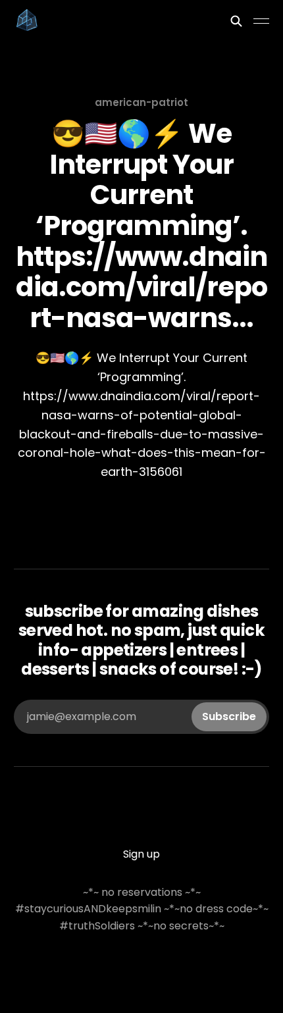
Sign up (141, 854)
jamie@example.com (142, 716)
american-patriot (141, 102)
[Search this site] (236, 21)
